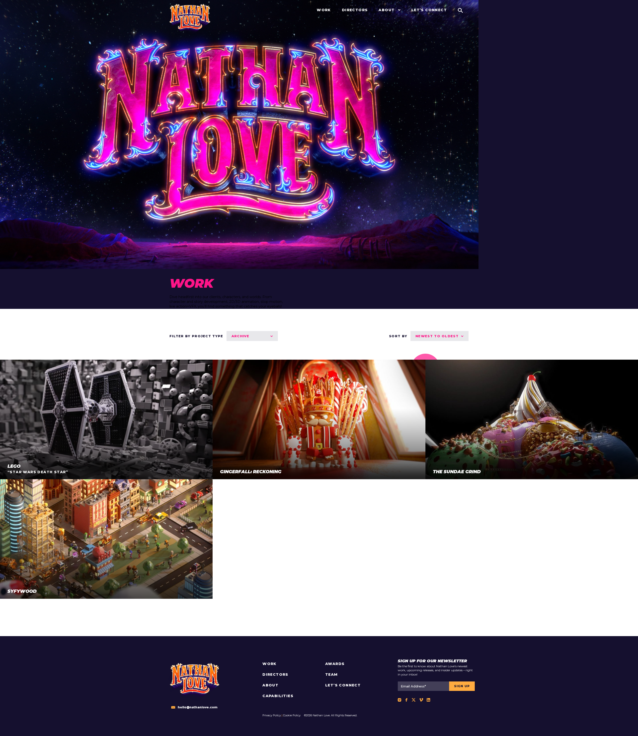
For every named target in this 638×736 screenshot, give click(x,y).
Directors (275, 674)
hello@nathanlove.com (197, 707)
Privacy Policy (271, 715)
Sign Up (462, 686)
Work (269, 664)
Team (331, 674)
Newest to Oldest (437, 336)
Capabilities (277, 696)
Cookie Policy (292, 715)
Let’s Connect (343, 685)
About (270, 685)
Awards (334, 664)
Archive (240, 336)
